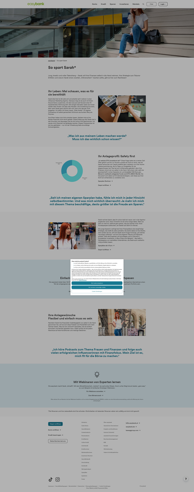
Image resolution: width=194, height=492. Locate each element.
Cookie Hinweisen (83, 280)
